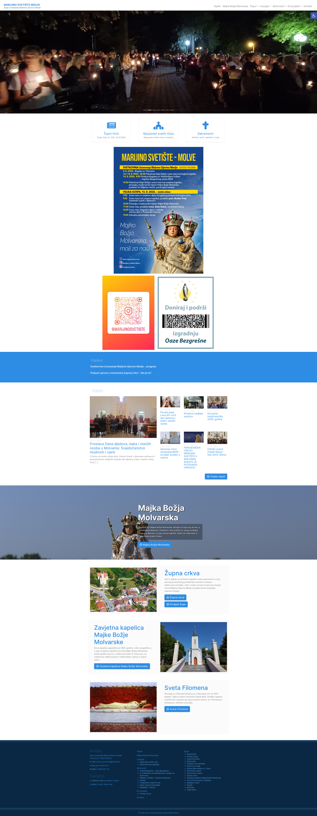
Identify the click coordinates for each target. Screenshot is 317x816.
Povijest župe (177, 604)
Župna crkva (176, 597)
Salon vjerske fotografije (150, 785)
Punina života (145, 794)
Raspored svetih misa (149, 762)
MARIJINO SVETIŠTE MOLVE (22, 6)
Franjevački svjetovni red (150, 783)
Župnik (189, 785)
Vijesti (217, 6)
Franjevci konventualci (196, 764)
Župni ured (191, 761)
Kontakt (308, 6)
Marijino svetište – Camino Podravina (155, 778)
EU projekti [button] (294, 6)
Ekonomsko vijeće (194, 773)
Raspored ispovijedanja (149, 764)
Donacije (190, 787)
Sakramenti (191, 754)
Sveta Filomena (178, 709)
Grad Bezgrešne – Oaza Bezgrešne (154, 771)
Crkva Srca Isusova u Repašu (199, 780)
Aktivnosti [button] (278, 6)
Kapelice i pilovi (193, 783)
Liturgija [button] (264, 6)
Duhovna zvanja (193, 766)
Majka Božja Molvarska (235, 6)
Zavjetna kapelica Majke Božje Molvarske (123, 666)
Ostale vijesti (217, 476)
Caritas (143, 780)
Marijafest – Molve (147, 787)
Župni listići (191, 790)
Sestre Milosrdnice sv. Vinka (198, 768)
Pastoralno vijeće (194, 771)
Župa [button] (253, 6)
